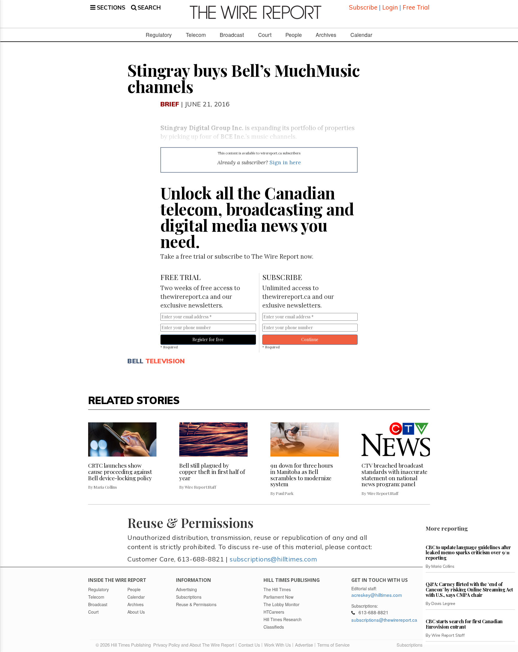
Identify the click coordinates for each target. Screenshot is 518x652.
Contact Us (249, 645)
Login (390, 7)
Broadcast (232, 34)
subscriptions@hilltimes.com (273, 559)
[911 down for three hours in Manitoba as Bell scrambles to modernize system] (304, 439)
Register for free (208, 339)
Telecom (196, 34)
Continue (309, 339)
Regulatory (159, 34)
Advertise (304, 645)
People (293, 34)
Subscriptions (409, 645)
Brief (169, 104)
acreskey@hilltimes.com (376, 594)
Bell (135, 361)
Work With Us (277, 645)
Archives (326, 34)
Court (265, 34)
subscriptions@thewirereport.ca (384, 619)
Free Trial (416, 7)
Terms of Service (333, 645)
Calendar (361, 34)
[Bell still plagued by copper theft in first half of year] (213, 439)
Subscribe (363, 7)
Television (165, 361)
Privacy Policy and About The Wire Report (193, 645)
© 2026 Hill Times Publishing (124, 645)
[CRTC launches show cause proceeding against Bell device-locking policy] (122, 439)
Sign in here (285, 162)
